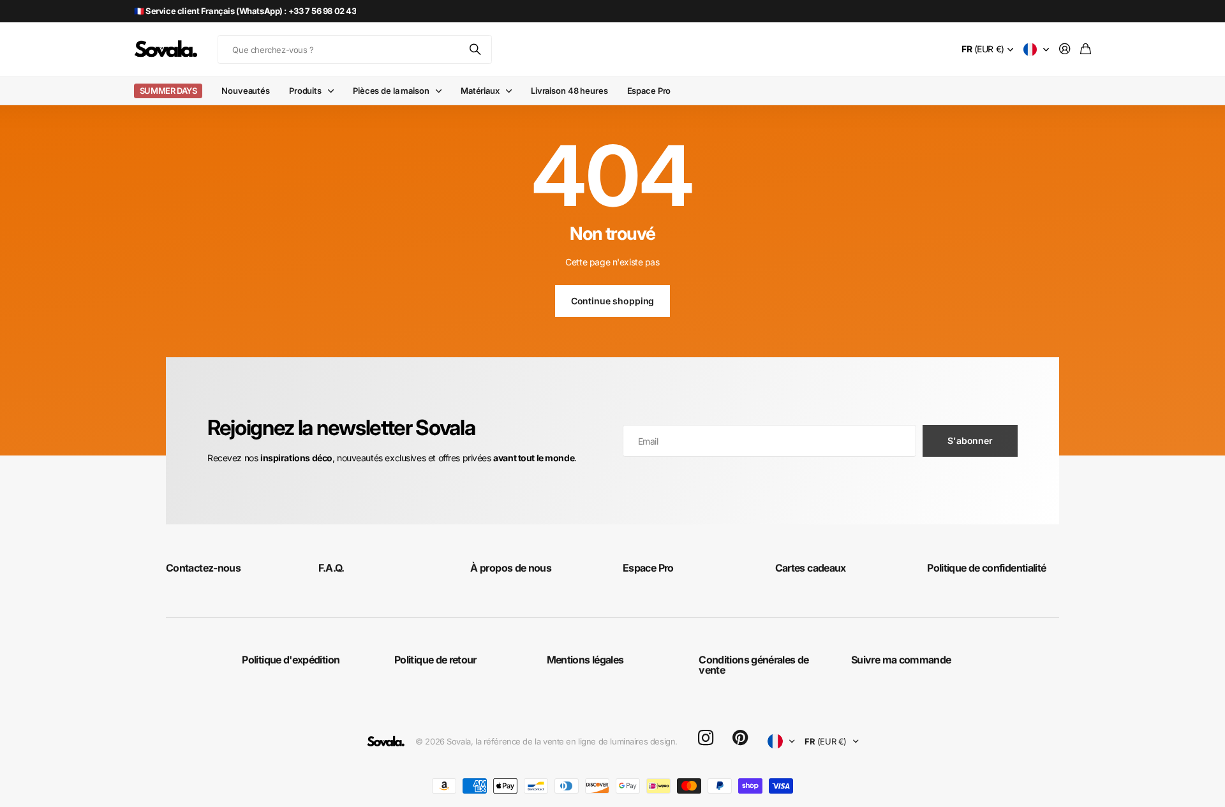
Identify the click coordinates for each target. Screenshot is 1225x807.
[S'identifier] (1065, 49)
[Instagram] (705, 738)
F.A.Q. (331, 567)
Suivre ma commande (901, 659)
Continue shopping (613, 300)
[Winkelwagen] (1085, 49)
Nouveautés (245, 90)
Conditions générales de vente (753, 664)
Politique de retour (435, 659)
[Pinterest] (740, 738)
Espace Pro (649, 90)
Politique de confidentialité (986, 567)
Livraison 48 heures (569, 90)
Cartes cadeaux (810, 567)
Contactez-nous (203, 567)
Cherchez (476, 49)
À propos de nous (510, 567)
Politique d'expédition (290, 659)
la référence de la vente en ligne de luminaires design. (576, 741)
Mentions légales (585, 659)
